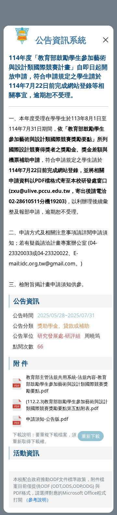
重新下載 (91, 436)
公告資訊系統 (60, 40)
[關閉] (105, 39)
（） (37, 500)
